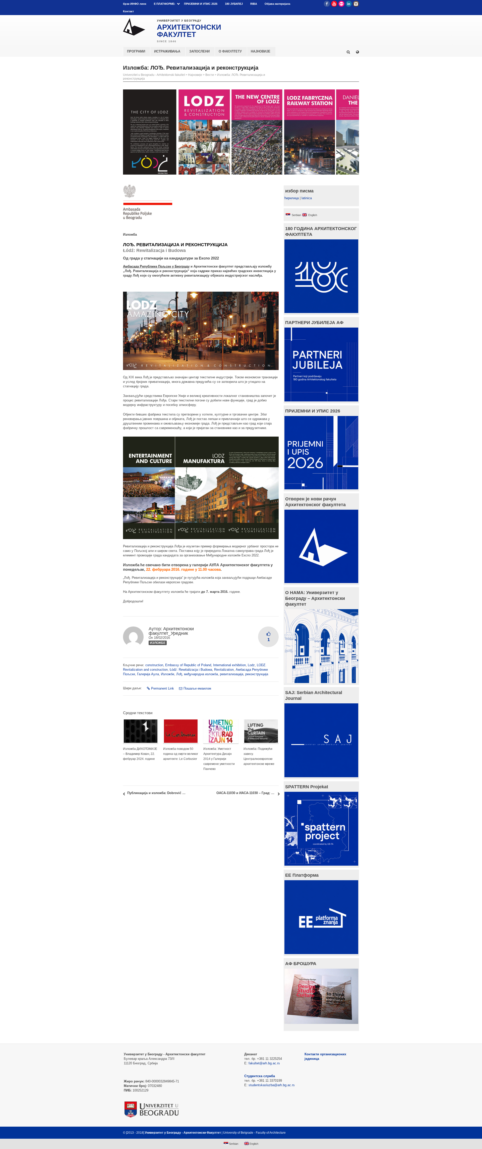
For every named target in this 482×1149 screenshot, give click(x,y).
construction (154, 665)
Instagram (356, 4)
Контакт (128, 11)
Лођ (179, 674)
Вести (209, 75)
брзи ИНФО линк (134, 3)
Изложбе (157, 643)
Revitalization (224, 669)
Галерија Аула (148, 674)
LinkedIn (349, 4)
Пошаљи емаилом (197, 688)
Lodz (251, 665)
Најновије (195, 75)
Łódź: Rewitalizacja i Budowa (191, 669)
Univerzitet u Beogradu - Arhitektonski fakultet (154, 75)
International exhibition (229, 665)
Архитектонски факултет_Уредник (171, 631)
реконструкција (256, 674)
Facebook (327, 4)
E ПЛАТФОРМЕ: (164, 3)
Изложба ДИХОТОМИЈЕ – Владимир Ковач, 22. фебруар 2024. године (140, 754)
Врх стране (345, 1132)
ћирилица (291, 198)
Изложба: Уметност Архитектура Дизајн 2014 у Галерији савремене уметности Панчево (219, 759)
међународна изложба (201, 674)
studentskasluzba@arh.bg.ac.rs (272, 1085)
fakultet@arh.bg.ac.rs (264, 1063)
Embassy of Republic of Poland (188, 665)
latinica (307, 198)
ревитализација (231, 674)
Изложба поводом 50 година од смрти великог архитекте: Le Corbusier (180, 754)
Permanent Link (162, 688)
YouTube (334, 4)
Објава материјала (277, 3)
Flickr (341, 4)
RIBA (253, 3)
